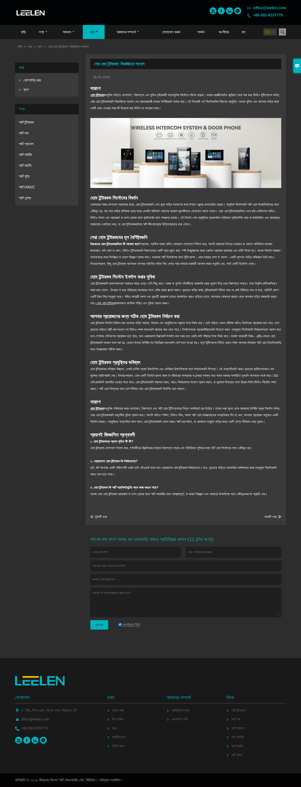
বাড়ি (23, 32)
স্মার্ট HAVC (27, 187)
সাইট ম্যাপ (118, 746)
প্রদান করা (118, 710)
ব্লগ (40, 46)
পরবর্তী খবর (270, 517)
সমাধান (67, 32)
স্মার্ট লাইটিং (25, 155)
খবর (92, 32)
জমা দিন (99, 625)
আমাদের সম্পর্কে (126, 32)
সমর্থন (201, 32)
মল (243, 32)
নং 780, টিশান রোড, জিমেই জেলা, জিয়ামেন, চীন (49, 710)
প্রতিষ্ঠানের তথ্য (180, 710)
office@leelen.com (269, 8)
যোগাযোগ (22, 697)
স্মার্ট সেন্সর (25, 198)
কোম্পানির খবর (32, 80)
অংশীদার (224, 32)
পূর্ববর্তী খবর (98, 517)
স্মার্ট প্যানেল (26, 144)
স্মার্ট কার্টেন (25, 166)
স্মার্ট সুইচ (24, 176)
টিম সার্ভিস (118, 719)
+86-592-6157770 (268, 15)
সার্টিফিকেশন (119, 737)
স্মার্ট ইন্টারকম (26, 122)
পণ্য (41, 32)
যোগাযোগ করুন (171, 32)
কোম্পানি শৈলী (179, 719)
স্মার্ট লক (23, 133)
